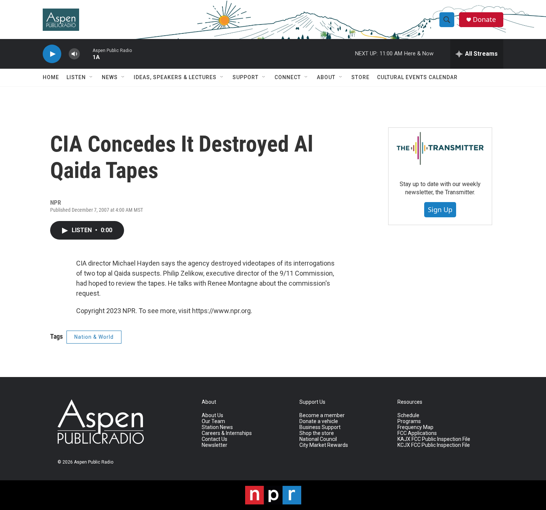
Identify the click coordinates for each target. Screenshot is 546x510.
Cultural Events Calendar (417, 77)
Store (360, 77)
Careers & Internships (227, 433)
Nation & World (94, 337)
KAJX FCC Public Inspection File (433, 439)
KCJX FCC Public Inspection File (433, 445)
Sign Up (440, 209)
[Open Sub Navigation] (91, 77)
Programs (409, 421)
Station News (217, 427)
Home (51, 77)
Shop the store (316, 433)
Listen (76, 77)
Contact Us (214, 439)
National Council (318, 439)
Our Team (213, 421)
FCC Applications (417, 433)
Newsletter (214, 445)
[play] (52, 54)
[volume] (74, 54)
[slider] (86, 54)
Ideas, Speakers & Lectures (175, 77)
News (110, 77)
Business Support (320, 427)
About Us (212, 415)
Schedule (408, 415)
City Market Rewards (323, 445)
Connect (287, 77)
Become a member (322, 415)
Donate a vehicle (318, 421)
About (326, 77)
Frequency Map (415, 427)
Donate (484, 19)
